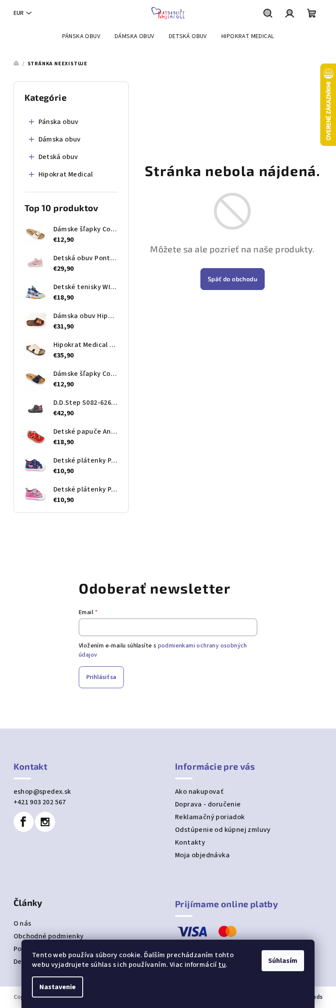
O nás (23, 923)
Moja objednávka (202, 855)
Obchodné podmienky (49, 936)
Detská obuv (58, 157)
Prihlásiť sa (101, 677)
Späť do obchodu (232, 279)
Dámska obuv (59, 139)
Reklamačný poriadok (210, 817)
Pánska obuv (58, 122)
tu (222, 964)
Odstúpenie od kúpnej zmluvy (223, 830)
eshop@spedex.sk (42, 791)
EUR (19, 13)
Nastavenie (57, 987)
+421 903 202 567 (40, 802)
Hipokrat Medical (65, 174)
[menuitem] (81, 36)
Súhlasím (283, 961)
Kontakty (190, 842)
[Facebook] (24, 822)
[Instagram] (45, 822)
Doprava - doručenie (208, 804)
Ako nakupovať (199, 791)
